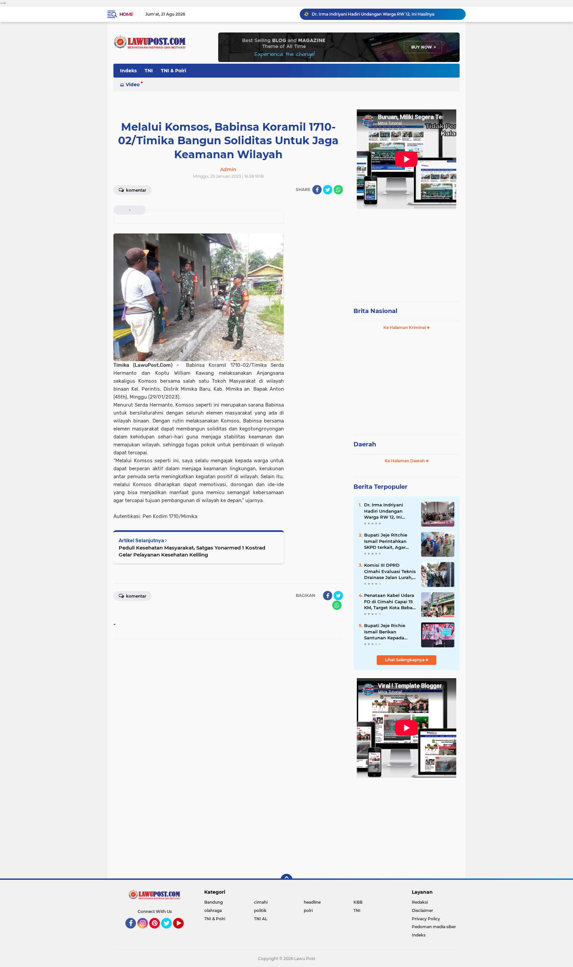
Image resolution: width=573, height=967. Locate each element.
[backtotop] (286, 880)
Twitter (169, 932)
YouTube (183, 932)
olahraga (213, 910)
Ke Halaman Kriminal (405, 327)
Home (126, 14)
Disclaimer (422, 910)
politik (260, 910)
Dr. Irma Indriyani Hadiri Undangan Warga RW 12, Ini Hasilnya (373, 14)
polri (308, 910)
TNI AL (260, 918)
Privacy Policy (426, 918)
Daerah (364, 444)
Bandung (213, 902)
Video (133, 85)
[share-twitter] (327, 189)
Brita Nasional (375, 311)
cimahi (261, 902)
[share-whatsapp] (338, 189)
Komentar (135, 190)
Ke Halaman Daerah (405, 460)
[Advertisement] (406, 252)
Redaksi (420, 902)
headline (312, 902)
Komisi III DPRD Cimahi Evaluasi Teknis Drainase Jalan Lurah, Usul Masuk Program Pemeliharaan (390, 571)
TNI (149, 71)
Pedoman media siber (434, 926)
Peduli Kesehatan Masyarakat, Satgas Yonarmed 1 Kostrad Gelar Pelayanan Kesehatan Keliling (192, 551)
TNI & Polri (173, 71)
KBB (357, 902)
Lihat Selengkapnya (405, 659)
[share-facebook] (317, 189)
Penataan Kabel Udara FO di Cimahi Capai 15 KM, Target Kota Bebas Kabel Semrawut (389, 602)
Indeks (128, 71)
